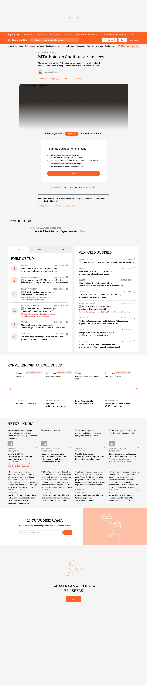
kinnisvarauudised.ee (123, 34)
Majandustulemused (30, 277)
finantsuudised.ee (41, 34)
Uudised (24, 265)
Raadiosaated (51, 46)
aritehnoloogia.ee (55, 34)
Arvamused (83, 330)
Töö (88, 46)
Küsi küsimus (30, 46)
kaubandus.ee (67, 34)
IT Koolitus (21, 400)
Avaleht (11, 46)
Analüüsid (25, 334)
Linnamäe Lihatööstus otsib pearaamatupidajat (58, 231)
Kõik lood (19, 46)
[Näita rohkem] (133, 34)
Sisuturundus (97, 46)
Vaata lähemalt (57, 187)
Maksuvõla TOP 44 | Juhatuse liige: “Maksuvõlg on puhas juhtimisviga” (20, 456)
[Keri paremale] (136, 389)
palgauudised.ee (28, 34)
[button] (40, 532)
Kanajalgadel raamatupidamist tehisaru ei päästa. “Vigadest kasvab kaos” (89, 497)
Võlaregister (80, 46)
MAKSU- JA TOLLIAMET (64, 206)
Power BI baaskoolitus (26, 403)
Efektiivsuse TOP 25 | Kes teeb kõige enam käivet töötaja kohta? (107, 262)
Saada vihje (109, 46)
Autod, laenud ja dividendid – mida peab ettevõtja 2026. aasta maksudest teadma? (121, 497)
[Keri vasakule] (10, 389)
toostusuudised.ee (80, 34)
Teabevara (69, 46)
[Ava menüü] (17, 34)
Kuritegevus (43, 206)
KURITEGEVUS (43, 53)
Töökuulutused (42, 228)
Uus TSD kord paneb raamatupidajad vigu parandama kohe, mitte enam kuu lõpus (89, 456)
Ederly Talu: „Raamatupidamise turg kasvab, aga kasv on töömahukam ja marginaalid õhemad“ (55, 497)
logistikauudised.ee (94, 34)
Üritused (40, 46)
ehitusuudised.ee (108, 34)
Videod (60, 46)
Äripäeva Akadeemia (53, 400)
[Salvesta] (67, 265)
